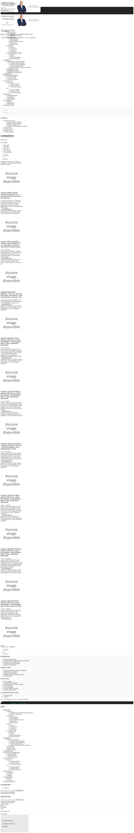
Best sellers (6, 145)
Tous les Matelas (8, 681)
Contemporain (12, 95)
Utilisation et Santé (14, 53)
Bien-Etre (12, 47)
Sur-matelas (8, 73)
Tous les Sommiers (8, 685)
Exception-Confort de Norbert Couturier (13, 684)
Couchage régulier (11, 78)
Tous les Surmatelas (8, 687)
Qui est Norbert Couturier (10, 659)
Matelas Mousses (14, 40)
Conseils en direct (8, 695)
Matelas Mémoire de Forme (16, 41)
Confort (10, 46)
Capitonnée (11, 99)
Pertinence (6, 146)
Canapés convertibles (11, 75)
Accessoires (7, 100)
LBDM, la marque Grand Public (12, 662)
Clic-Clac (10, 82)
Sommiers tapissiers (14, 72)
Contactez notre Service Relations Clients (14, 674)
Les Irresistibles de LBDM (10, 682)
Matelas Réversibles (15, 58)
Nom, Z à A (7, 149)
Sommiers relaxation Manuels (17, 63)
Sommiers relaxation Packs (16, 66)
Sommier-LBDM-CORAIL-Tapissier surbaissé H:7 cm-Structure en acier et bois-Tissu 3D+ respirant (11, 195)
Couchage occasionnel (12, 79)
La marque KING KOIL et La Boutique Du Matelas (16, 660)
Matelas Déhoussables (15, 57)
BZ (7, 88)
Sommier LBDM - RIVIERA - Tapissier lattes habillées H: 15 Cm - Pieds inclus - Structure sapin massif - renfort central (11, 244)
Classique (10, 97)
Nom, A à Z (7, 148)
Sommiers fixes (12, 69)
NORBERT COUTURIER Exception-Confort (21, 34)
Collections (11, 32)
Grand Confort (13, 48)
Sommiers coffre (13, 70)
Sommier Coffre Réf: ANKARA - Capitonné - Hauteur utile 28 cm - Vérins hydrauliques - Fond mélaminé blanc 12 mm (11, 446)
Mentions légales (8, 676)
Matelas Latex (13, 42)
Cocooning (12, 50)
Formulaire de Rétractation (10, 673)
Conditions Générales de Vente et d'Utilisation (15, 670)
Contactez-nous (9, 105)
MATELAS (6, 31)
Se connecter (4, 813)
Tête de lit (7, 94)
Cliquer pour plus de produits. (8, 12)
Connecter (6, 787)
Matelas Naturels (14, 44)
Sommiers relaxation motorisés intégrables (20, 67)
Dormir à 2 (12, 54)
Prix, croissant (4, 142)
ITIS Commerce (22, 703)
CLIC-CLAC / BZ (8, 81)
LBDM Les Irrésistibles (15, 35)
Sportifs (12, 55)
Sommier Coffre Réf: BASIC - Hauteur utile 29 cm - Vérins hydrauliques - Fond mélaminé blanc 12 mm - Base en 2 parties (11, 603)
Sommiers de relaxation (16, 61)
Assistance (6, 696)
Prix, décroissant (8, 152)
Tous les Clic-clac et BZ (10, 689)
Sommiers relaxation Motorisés (17, 64)
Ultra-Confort (13, 51)
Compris (5, 826)
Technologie (11, 37)
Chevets (10, 102)
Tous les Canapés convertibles (11, 688)
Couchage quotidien (12, 76)
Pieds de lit (11, 103)
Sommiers (7, 60)
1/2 (4, 156)
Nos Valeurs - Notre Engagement (12, 663)
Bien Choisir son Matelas (10, 664)
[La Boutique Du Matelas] (20, 12)
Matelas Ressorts (14, 38)
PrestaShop (13, 703)
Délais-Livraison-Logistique (10, 671)
